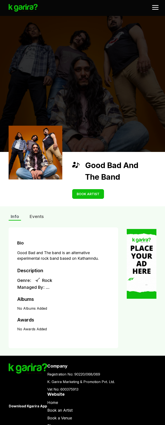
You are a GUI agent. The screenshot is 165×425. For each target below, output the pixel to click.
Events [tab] (37, 216)
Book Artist (88, 194)
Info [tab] (15, 216)
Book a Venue (59, 418)
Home (52, 402)
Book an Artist (60, 410)
